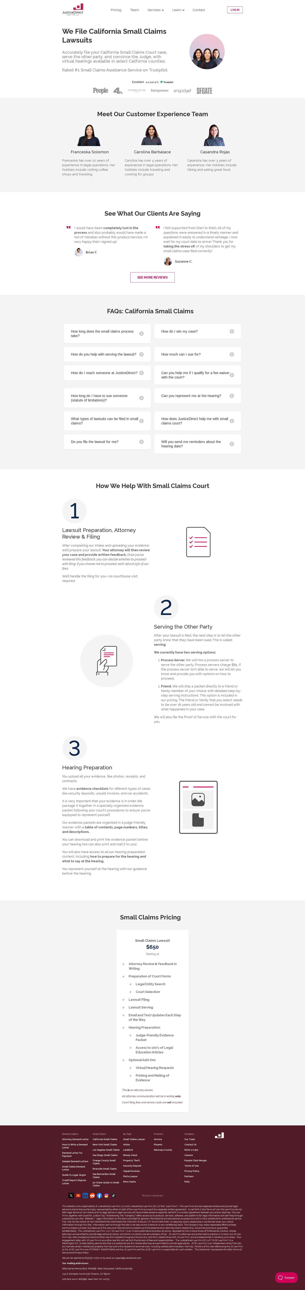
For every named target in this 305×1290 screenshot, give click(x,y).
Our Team (189, 1139)
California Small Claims (105, 1139)
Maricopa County (163, 1150)
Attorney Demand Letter (75, 1139)
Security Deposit (132, 1165)
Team (134, 10)
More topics (129, 1181)
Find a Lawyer (130, 1176)
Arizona (158, 1139)
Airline (126, 1144)
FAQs (187, 1181)
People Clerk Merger (195, 1160)
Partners (189, 1176)
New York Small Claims (105, 1144)
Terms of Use (191, 1165)
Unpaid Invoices (131, 1171)
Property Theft (131, 1160)
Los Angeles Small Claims (106, 1150)
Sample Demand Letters (75, 1161)
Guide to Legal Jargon (74, 1175)
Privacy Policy (191, 1171)
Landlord (128, 1150)
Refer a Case (191, 1150)
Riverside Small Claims (105, 1168)
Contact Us (190, 1144)
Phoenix (158, 1144)
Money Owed (130, 1155)
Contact (199, 10)
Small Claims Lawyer (134, 1139)
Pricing (116, 10)
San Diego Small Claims (105, 1155)
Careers (188, 1155)
